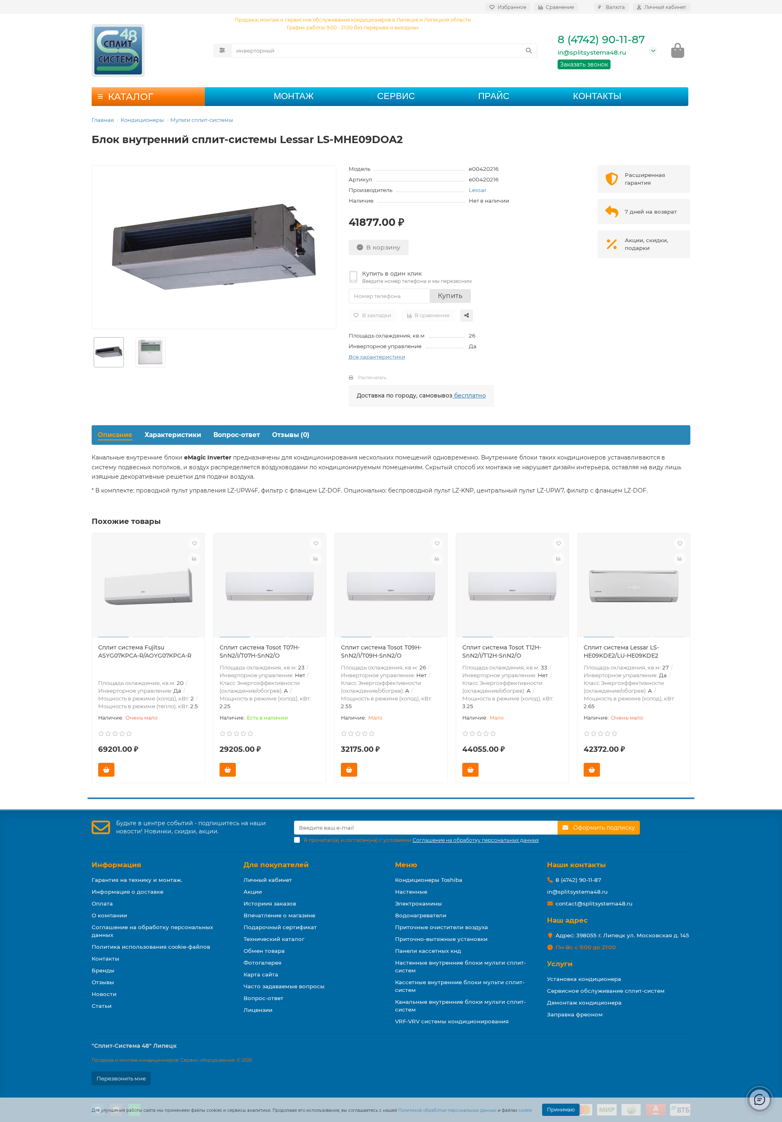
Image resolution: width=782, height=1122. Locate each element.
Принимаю (561, 1110)
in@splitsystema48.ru (592, 52)
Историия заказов (270, 903)
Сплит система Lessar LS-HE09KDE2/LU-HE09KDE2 (621, 651)
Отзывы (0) (291, 435)
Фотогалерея (262, 962)
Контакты (597, 96)
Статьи (102, 1006)
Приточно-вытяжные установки (441, 939)
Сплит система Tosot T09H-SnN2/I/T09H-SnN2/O (381, 651)
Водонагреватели (420, 915)
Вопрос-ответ (236, 435)
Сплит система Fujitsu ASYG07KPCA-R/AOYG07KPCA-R (144, 651)
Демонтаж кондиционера (584, 1002)
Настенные (411, 891)
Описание (115, 435)
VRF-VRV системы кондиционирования (452, 1021)
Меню (406, 865)
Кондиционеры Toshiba (428, 880)
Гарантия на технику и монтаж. (137, 880)
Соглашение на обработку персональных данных (152, 931)
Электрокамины (418, 903)
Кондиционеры (142, 120)
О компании (109, 915)
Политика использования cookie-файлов (151, 946)
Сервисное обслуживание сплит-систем (606, 990)
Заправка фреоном (575, 1014)
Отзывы (103, 982)
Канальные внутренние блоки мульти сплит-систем (460, 1005)
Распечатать (372, 377)
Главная (103, 120)
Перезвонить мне (121, 1078)
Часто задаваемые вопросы (284, 986)
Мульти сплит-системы (201, 120)
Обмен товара (264, 951)
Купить (450, 296)
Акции (253, 891)
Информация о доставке (127, 891)
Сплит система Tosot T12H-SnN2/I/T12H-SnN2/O (501, 651)
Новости (104, 994)
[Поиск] (529, 50)
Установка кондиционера (584, 979)
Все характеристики (377, 356)
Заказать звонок (584, 64)
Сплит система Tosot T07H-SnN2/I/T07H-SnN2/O (260, 651)
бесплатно (469, 395)
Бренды (103, 970)
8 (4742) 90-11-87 (601, 39)
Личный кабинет (268, 880)
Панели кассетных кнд (428, 951)
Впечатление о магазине (279, 915)
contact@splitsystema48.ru (594, 903)
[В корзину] (106, 770)
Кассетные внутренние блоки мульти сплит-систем (460, 986)
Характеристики (173, 435)
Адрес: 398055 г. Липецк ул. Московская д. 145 (622, 935)
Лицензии (258, 1010)
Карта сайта (261, 974)
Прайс (494, 96)
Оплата (102, 903)
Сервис (396, 96)
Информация (116, 865)
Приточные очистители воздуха (441, 927)
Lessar (477, 190)
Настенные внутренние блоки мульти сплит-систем (460, 966)
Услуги (560, 964)
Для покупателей (276, 865)
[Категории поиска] (222, 50)
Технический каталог (274, 939)
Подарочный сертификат (280, 927)
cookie (525, 1110)
